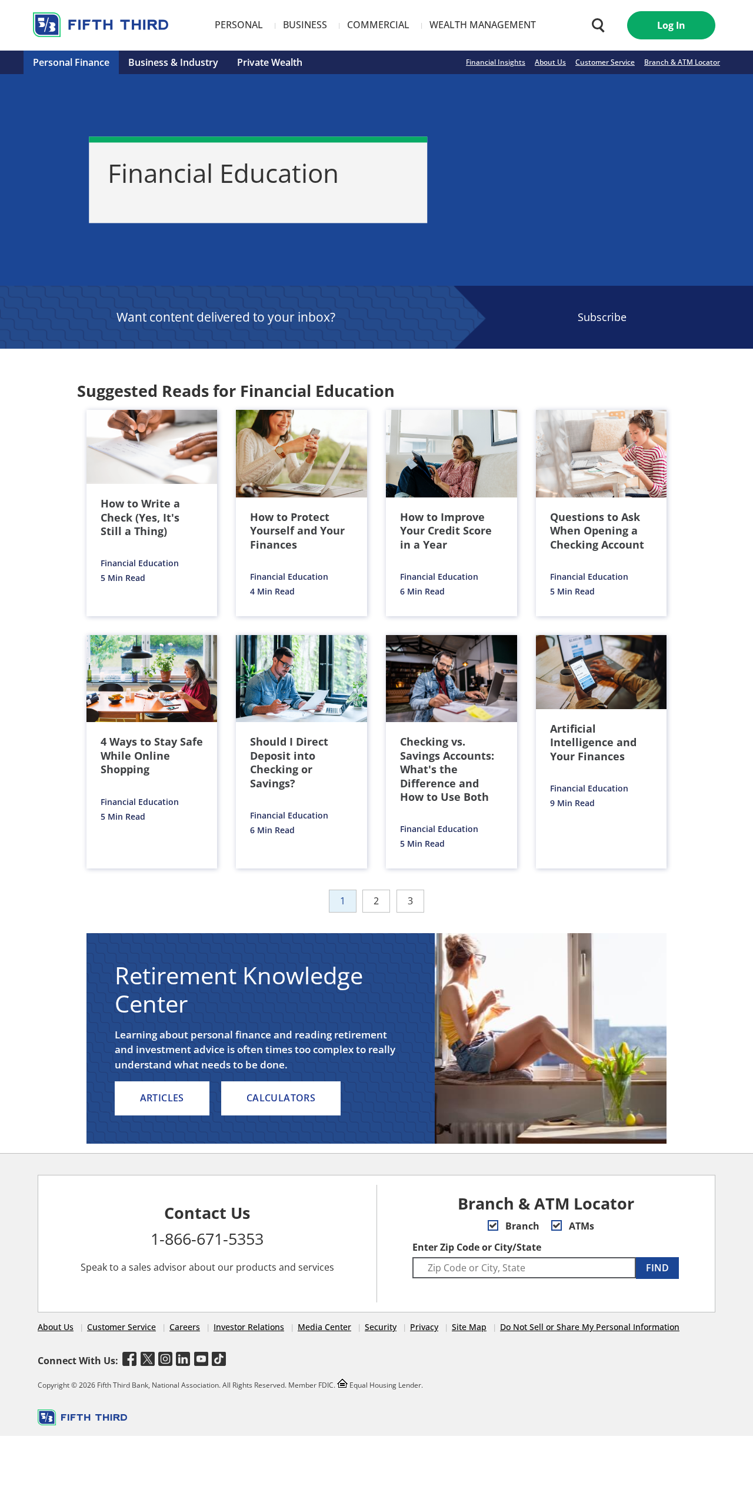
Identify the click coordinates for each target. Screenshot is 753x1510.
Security (381, 1326)
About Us (550, 62)
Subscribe (602, 317)
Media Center (324, 1326)
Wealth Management (482, 24)
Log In (671, 25)
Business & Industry (173, 62)
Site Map (469, 1326)
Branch (521, 1226)
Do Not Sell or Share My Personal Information (589, 1326)
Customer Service (605, 62)
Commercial (378, 24)
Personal (239, 24)
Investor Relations (249, 1326)
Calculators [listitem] (280, 1097)
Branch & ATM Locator (682, 62)
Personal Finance (71, 62)
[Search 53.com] (595, 25)
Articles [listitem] (162, 1097)
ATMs (580, 1226)
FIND (657, 1267)
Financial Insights (495, 62)
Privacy (424, 1326)
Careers (184, 1326)
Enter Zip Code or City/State (476, 1247)
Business (305, 24)
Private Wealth (269, 62)
